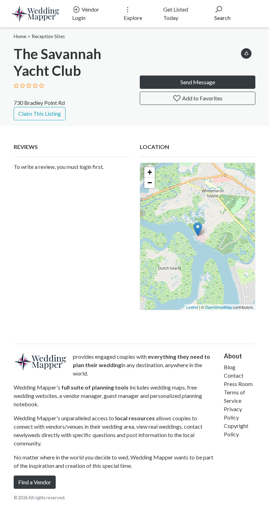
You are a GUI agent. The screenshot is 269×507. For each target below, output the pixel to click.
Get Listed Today (175, 13)
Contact (233, 375)
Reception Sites (48, 36)
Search (222, 17)
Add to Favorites (201, 98)
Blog (229, 367)
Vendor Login (85, 13)
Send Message (197, 82)
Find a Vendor (34, 482)
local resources (135, 418)
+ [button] (149, 172)
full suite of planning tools (95, 387)
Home (20, 36)
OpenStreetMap (218, 307)
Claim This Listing (39, 113)
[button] (246, 52)
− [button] (149, 182)
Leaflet (192, 307)
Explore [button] (133, 17)
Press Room (238, 383)
